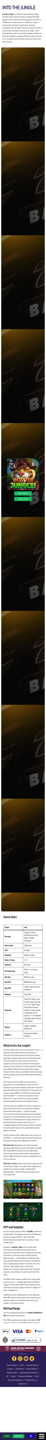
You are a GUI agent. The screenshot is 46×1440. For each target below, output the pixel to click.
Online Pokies (31, 1369)
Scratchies (20, 1369)
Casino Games (11, 1365)
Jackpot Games (32, 1365)
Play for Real (23, 493)
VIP (7, 1376)
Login (7, 1436)
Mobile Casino (12, 1373)
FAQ (36, 1376)
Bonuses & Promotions (28, 1373)
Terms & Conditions (15, 1380)
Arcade (10, 1369)
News (13, 1376)
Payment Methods (25, 1376)
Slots (22, 1365)
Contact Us (22, 1384)
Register (18, 1436)
